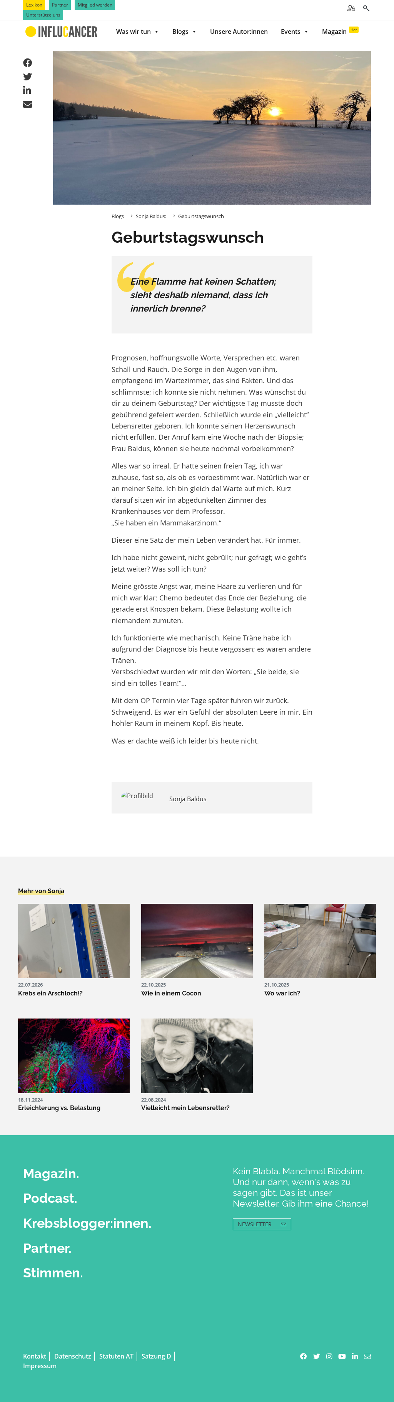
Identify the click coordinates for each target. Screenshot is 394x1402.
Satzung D (156, 1356)
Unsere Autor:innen (239, 31)
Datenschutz (72, 1356)
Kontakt (34, 1356)
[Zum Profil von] (139, 796)
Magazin (339, 31)
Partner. (47, 1248)
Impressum (40, 1366)
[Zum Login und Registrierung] (351, 8)
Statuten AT (116, 1356)
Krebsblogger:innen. (87, 1223)
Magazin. (51, 1173)
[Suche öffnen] (366, 8)
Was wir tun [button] (133, 31)
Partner (60, 5)
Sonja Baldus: (151, 216)
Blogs (180, 31)
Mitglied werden (95, 5)
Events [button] (291, 31)
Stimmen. (53, 1272)
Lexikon (34, 5)
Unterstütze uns (43, 15)
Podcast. (50, 1198)
